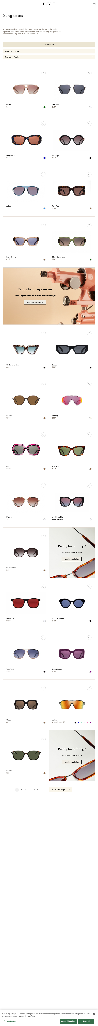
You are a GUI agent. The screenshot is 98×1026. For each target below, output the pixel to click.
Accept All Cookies (68, 1021)
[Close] (94, 1014)
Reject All (86, 1021)
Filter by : (9, 51)
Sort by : (8, 57)
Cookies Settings (10, 1021)
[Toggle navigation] (4, 4)
